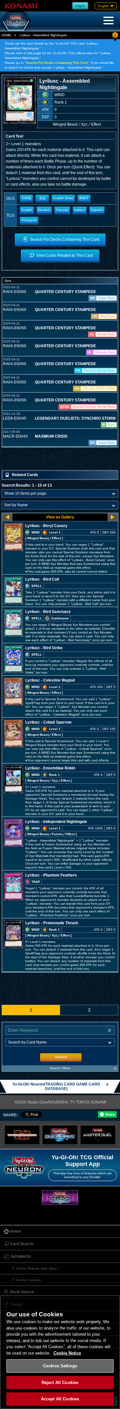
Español (97, 210)
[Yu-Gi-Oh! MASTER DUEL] (98, 1135)
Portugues (29, 220)
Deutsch (44, 210)
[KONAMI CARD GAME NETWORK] (60, 1197)
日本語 (26, 198)
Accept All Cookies (60, 1398)
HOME (6, 35)
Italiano (79, 210)
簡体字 (84, 198)
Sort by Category (28, 1280)
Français (62, 210)
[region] (60, 1352)
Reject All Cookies (60, 1382)
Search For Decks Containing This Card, (57, 62)
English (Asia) (63, 198)
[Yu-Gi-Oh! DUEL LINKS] (60, 1135)
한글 (42, 198)
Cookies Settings (60, 1365)
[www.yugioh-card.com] (22, 1135)
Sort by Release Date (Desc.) (37, 1268)
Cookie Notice (67, 1353)
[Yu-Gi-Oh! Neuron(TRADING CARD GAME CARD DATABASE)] (16, 21)
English (26, 210)
